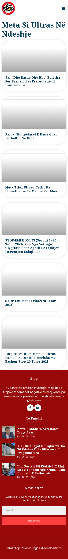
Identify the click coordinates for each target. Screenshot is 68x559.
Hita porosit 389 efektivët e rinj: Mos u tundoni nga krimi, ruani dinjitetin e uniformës (41, 469)
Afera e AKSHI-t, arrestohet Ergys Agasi (38, 430)
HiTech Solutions (50, 548)
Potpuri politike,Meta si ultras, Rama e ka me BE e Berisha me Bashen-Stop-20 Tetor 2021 (30, 358)
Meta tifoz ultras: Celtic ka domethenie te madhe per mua (31, 189)
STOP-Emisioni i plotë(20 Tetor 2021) (30, 303)
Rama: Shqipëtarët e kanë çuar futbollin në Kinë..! (31, 136)
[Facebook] (30, 407)
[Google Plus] (37, 407)
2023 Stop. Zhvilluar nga (22, 548)
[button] (63, 8)
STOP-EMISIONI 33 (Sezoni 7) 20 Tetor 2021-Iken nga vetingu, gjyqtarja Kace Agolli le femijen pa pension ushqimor (32, 246)
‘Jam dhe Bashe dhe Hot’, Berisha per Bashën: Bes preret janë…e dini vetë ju (32, 81)
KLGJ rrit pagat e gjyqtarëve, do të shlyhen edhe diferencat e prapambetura (41, 449)
